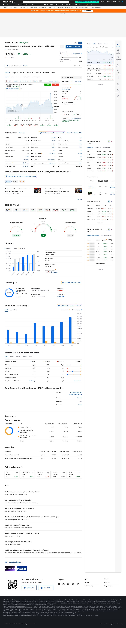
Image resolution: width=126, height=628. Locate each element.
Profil (12, 77)
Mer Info (25, 65)
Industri (79, 398)
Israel (80, 405)
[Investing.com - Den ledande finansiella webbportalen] (9, 2)
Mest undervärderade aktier (94, 230)
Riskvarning (120, 624)
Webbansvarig (89, 586)
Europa (54, 7)
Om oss (106, 579)
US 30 (89, 73)
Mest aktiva (90, 147)
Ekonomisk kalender (67, 4)
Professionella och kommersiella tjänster (75, 393)
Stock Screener (13, 7)
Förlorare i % (106, 147)
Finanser (38, 73)
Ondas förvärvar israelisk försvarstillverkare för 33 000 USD (57, 190)
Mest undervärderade (93, 235)
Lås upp (33, 381)
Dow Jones (90, 71)
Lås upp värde (76, 53)
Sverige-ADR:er (42, 7)
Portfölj (87, 582)
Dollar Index (90, 76)
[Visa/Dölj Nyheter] (41, 81)
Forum (53, 73)
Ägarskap (18, 77)
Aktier (5, 7)
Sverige (20, 7)
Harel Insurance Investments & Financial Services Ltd (21, 458)
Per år (6, 310)
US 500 (89, 65)
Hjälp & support (108, 586)
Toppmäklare (91, 177)
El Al (7, 472)
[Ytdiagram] (10, 81)
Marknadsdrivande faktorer (93, 142)
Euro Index (90, 79)
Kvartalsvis (13, 310)
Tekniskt (46, 73)
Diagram (15, 73)
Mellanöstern (61, 7)
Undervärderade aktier (84, 7)
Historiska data (26, 77)
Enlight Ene (40, 472)
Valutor (89, 43)
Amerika (49, 7)
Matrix (70, 472)
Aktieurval (77, 4)
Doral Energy (56, 472)
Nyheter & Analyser (26, 73)
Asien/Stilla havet (69, 7)
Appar (86, 579)
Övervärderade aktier (96, 7)
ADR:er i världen (33, 7)
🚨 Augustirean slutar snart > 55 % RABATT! (87, 1)
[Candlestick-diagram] (6, 81)
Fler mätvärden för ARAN (74, 133)
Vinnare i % (98, 147)
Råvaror (100, 43)
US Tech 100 (90, 68)
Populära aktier (92, 202)
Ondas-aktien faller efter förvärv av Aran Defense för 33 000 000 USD (19, 190)
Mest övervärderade (106, 235)
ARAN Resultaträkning (16, 305)
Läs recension (112, 186)
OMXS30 (89, 62)
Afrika (76, 7)
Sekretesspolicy (110, 624)
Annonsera (107, 582)
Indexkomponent (36, 77)
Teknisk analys (12, 205)
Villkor (101, 624)
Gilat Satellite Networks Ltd (28, 472)
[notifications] (119, 1)
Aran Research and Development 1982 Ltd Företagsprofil (33, 388)
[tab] (8, 210)
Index (94, 43)
